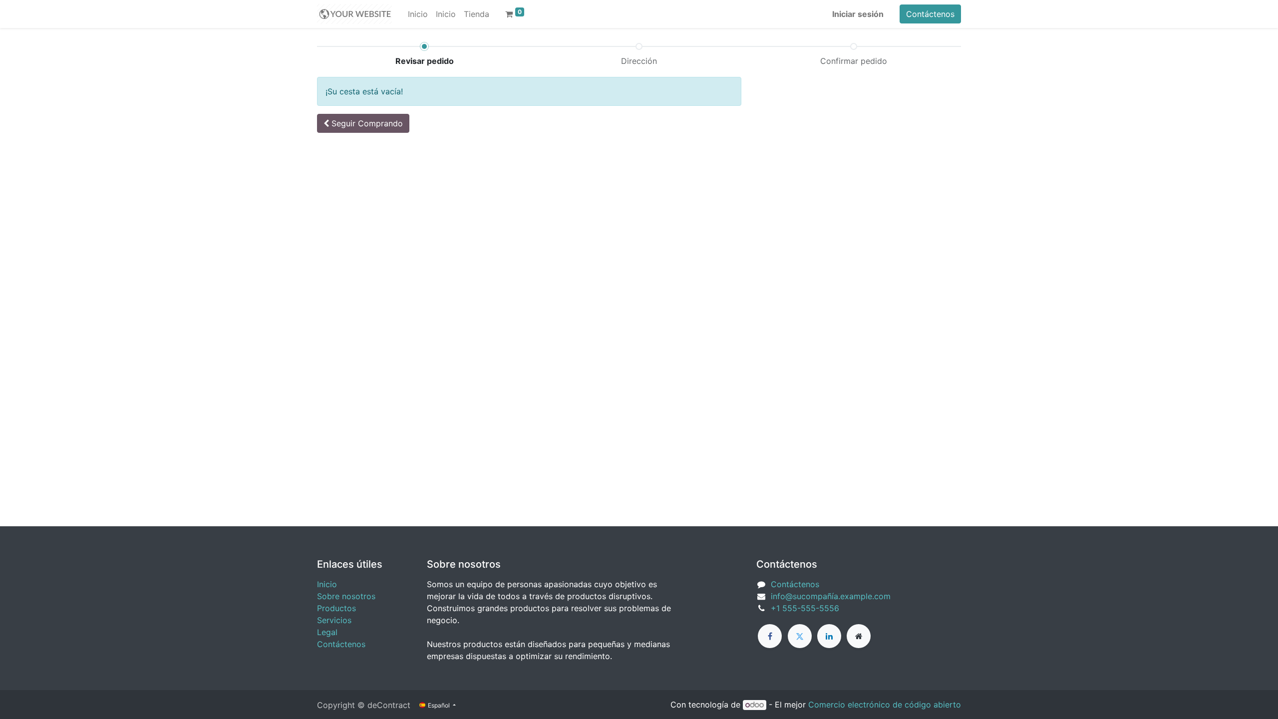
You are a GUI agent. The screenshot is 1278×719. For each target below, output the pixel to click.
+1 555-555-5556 (805, 608)
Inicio (327, 584)
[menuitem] (418, 14)
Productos (336, 608)
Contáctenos (930, 14)
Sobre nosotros (346, 596)
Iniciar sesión (858, 14)
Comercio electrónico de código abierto (884, 705)
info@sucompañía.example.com (831, 596)
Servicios (334, 620)
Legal (327, 632)
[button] (363, 123)
